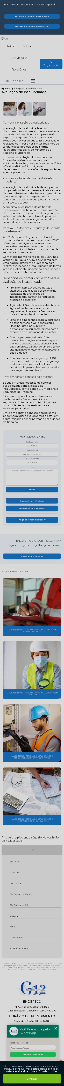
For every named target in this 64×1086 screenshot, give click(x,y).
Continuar (32, 1079)
